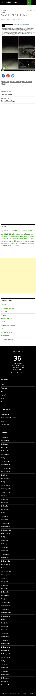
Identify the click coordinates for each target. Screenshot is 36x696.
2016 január (4, 640)
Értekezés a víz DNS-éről (8, 325)
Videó (2, 398)
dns (28, 231)
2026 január (4, 437)
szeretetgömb (27, 81)
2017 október (5, 568)
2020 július (4, 495)
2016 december (5, 602)
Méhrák (3, 322)
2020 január (4, 516)
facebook (5, 81)
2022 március (5, 451)
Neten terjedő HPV (6, 318)
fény (5, 236)
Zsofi (9, 19)
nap (2, 243)
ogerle (13, 243)
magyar (27, 241)
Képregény (4, 395)
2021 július (4, 475)
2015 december (5, 643)
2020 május (4, 502)
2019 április (4, 520)
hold (15, 238)
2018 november (5, 526)
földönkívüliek (15, 81)
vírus (12, 245)
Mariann (32, 241)
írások (17, 245)
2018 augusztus (5, 533)
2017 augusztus (5, 575)
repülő (21, 243)
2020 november (5, 485)
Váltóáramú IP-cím (6, 329)
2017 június (4, 581)
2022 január (4, 458)
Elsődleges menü (33, 2)
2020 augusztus (5, 492)
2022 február (5, 454)
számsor (32, 243)
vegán (9, 245)
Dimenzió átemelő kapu (8, 100)
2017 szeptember (6, 571)
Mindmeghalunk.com (9, 2)
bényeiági (10, 230)
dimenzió (24, 231)
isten (25, 238)
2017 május (4, 585)
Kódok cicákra (5, 335)
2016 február (5, 637)
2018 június (4, 540)
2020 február (5, 513)
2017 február (5, 595)
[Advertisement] (18, 275)
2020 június (4, 499)
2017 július (4, 578)
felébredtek (19, 234)
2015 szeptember (6, 654)
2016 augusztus (5, 616)
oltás (17, 243)
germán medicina (21, 236)
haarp (12, 238)
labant (6, 241)
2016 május (4, 626)
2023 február (5, 440)
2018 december (5, 523)
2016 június (4, 623)
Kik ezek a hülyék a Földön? (9, 418)
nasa (5, 243)
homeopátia (20, 238)
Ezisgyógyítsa (5, 414)
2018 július (4, 537)
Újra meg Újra (5, 424)
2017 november (5, 564)
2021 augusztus (5, 471)
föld (8, 236)
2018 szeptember (6, 530)
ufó (4, 83)
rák (29, 243)
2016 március (5, 633)
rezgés (25, 243)
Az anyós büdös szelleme (8, 332)
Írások (3, 391)
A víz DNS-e (4, 311)
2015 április (4, 671)
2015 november (5, 647)
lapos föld (12, 241)
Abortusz (3, 315)
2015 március (5, 674)
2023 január (4, 444)
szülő (2, 245)
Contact (31, 693)
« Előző (3, 10)
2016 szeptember (6, 612)
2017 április (4, 588)
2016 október (5, 609)
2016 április (4, 630)
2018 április (4, 547)
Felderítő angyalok (6, 93)
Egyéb (3, 384)
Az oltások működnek (7, 308)
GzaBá (6, 238)
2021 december (5, 461)
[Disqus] (18, 135)
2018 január (4, 557)
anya (6, 231)
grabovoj (28, 236)
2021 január (4, 482)
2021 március (5, 478)
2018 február (5, 554)
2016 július (4, 619)
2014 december (5, 685)
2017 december (5, 561)
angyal (3, 231)
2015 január (4, 681)
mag (23, 241)
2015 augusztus (5, 657)
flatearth (27, 234)
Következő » (31, 10)
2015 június (4, 664)
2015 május (4, 667)
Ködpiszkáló (4, 421)
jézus (28, 238)
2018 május (4, 544)
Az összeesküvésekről (7, 339)
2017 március (5, 592)
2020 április (4, 506)
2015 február (5, 678)
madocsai (19, 241)
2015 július (4, 661)
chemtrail (17, 231)
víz (14, 245)
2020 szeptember (6, 489)
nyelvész (8, 243)
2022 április (4, 447)
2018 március (5, 551)
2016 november (5, 606)
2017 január (4, 599)
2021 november (5, 464)
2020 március (5, 509)
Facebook (4, 12)
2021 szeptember (6, 468)
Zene (2, 402)
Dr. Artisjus (4, 305)
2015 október (5, 650)
